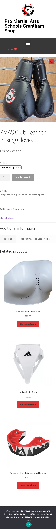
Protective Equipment (35, 194)
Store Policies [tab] (7, 217)
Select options (28, 323)
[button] (28, 43)
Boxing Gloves (17, 194)
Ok (28, 524)
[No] (52, 518)
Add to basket (23, 177)
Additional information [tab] (12, 209)
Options (4, 163)
